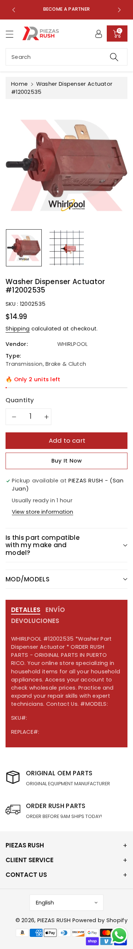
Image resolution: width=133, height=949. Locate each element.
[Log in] (99, 33)
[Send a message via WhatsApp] (119, 935)
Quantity (20, 400)
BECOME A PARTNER (66, 9)
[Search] (114, 57)
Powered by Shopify (99, 920)
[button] (13, 34)
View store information (42, 512)
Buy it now (66, 460)
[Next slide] (119, 9)
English (45, 902)
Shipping (18, 328)
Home (19, 84)
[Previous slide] (14, 9)
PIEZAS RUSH (54, 920)
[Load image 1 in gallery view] (23, 248)
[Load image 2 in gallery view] (67, 248)
